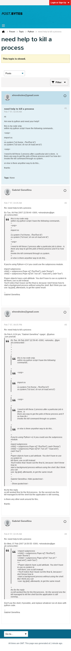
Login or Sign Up (58, 2)
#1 (66, 108)
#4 (66, 534)
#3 (66, 325)
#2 (66, 203)
